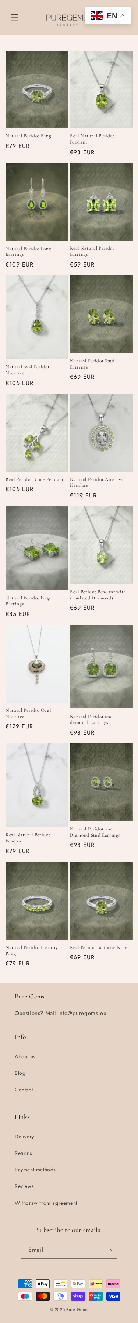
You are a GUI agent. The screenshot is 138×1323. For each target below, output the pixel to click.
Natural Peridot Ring (28, 136)
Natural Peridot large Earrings (28, 601)
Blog (20, 1073)
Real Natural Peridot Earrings (92, 251)
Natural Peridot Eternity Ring (32, 951)
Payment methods (35, 1169)
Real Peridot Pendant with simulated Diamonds (98, 595)
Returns (23, 1153)
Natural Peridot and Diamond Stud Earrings (95, 832)
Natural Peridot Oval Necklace (28, 713)
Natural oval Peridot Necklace (27, 370)
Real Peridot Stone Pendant (35, 479)
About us (25, 1056)
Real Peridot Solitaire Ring (99, 947)
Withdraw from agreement (46, 1203)
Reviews (24, 1186)
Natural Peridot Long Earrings (28, 252)
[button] (15, 17)
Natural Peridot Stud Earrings (92, 364)
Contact (24, 1089)
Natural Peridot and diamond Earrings (91, 720)
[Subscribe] (109, 1250)
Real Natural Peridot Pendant (92, 139)
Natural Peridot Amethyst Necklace (97, 482)
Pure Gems (77, 1309)
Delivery (24, 1136)
